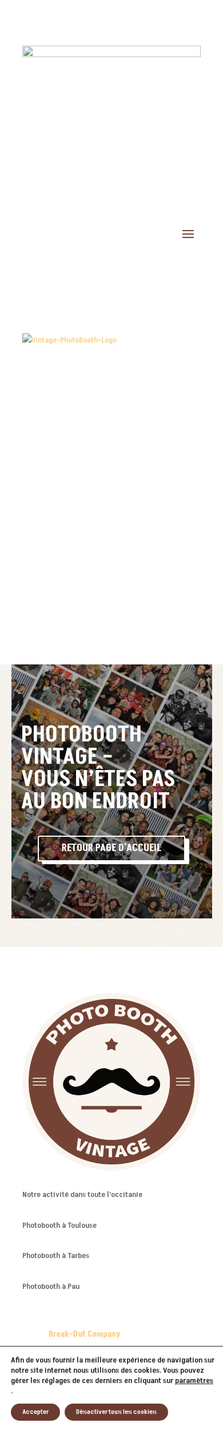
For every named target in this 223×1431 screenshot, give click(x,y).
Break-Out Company (85, 1334)
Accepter (35, 1412)
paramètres (194, 1381)
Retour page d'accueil (111, 848)
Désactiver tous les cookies (116, 1412)
